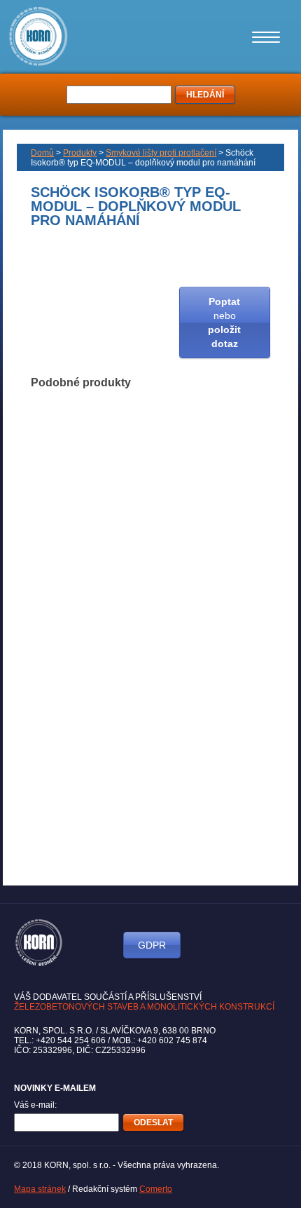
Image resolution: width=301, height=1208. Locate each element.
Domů (42, 153)
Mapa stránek (40, 1189)
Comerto (155, 1189)
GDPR (152, 945)
